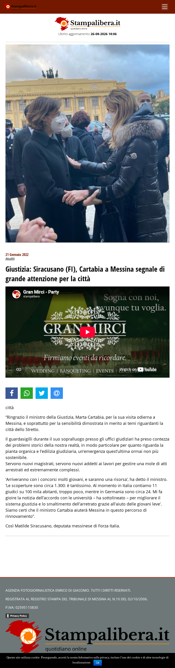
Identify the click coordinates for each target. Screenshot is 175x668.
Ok (97, 662)
